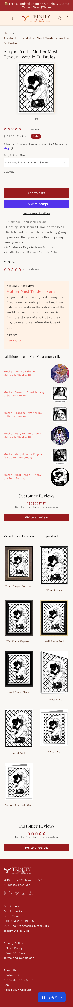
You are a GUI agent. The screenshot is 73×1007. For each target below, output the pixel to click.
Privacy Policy (13, 943)
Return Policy (13, 948)
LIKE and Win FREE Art (20, 920)
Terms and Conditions (19, 957)
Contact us (11, 975)
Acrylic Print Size (14, 155)
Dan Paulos (14, 340)
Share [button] (12, 261)
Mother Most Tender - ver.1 (31, 291)
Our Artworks (13, 911)
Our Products (13, 916)
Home (8, 33)
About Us (10, 970)
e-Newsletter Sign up (18, 979)
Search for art (11, 18)
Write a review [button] (36, 517)
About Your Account (17, 989)
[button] (5, 18)
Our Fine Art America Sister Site (26, 925)
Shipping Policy (14, 952)
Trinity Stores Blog (16, 930)
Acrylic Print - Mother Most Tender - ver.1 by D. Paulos (36, 40)
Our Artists (11, 906)
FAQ (6, 984)
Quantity (9, 171)
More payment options (36, 213)
